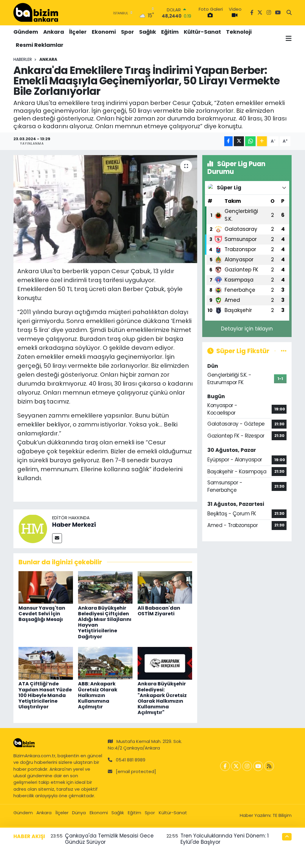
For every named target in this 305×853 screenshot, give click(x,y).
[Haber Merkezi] (32, 528)
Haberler (22, 59)
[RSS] (269, 766)
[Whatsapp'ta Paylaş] (250, 141)
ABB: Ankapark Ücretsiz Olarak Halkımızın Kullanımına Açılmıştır (97, 695)
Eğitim (170, 31)
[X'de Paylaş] (239, 141)
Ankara (53, 31)
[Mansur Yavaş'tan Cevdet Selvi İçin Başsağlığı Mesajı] (45, 587)
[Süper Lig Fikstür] (284, 350)
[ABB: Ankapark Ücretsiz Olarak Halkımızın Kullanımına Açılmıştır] (105, 663)
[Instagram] (247, 766)
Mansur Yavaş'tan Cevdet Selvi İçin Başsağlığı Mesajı (41, 614)
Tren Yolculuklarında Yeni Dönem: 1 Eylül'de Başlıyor (224, 839)
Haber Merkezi (74, 524)
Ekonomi (104, 31)
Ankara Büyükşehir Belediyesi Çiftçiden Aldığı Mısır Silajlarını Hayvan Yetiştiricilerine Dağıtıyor (104, 622)
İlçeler (78, 31)
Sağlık (147, 31)
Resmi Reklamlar (39, 45)
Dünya (79, 812)
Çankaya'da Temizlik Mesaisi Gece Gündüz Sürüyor (109, 839)
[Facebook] (225, 766)
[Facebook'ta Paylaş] (228, 141)
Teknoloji (239, 31)
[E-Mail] (57, 538)
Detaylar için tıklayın (247, 328)
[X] (236, 766)
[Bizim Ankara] (35, 12)
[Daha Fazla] (262, 141)
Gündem (25, 31)
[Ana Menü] (289, 38)
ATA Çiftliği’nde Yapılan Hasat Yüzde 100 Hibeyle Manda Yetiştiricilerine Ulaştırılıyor (45, 695)
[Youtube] (258, 766)
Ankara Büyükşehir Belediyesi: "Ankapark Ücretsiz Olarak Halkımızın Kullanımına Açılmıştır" (162, 698)
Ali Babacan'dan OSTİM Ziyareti (159, 611)
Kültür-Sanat (202, 31)
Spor (127, 31)
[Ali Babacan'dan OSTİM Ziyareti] (165, 587)
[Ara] (289, 13)
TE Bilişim (282, 815)
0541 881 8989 (130, 760)
